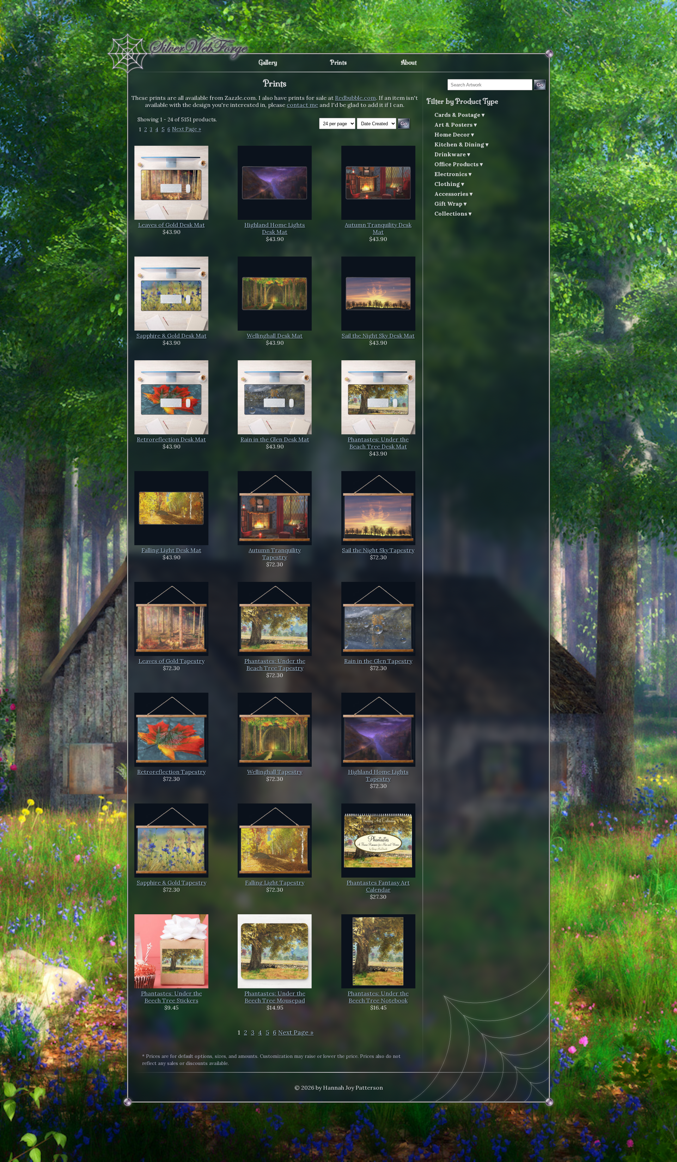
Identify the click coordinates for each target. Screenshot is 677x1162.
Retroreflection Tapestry (171, 771)
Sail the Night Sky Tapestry (378, 550)
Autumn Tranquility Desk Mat (378, 228)
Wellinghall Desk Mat (275, 335)
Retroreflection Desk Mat (171, 439)
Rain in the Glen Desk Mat (274, 439)
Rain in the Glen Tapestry (378, 660)
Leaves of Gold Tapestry (172, 660)
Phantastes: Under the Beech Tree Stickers (171, 997)
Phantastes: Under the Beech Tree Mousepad (274, 997)
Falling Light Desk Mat (171, 550)
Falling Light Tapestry (274, 882)
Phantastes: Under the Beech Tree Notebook (378, 997)
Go (540, 85)
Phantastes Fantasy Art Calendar (378, 886)
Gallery (267, 62)
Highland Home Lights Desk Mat (274, 228)
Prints (338, 62)
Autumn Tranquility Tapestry (275, 554)
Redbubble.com (355, 97)
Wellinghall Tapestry (274, 771)
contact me (302, 104)
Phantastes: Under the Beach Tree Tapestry (274, 664)
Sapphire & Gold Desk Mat (171, 335)
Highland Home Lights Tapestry (378, 775)
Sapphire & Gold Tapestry (171, 882)
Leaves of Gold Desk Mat (171, 224)
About (409, 62)
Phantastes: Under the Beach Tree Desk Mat (378, 443)
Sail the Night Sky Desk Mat (378, 335)
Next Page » (186, 129)
